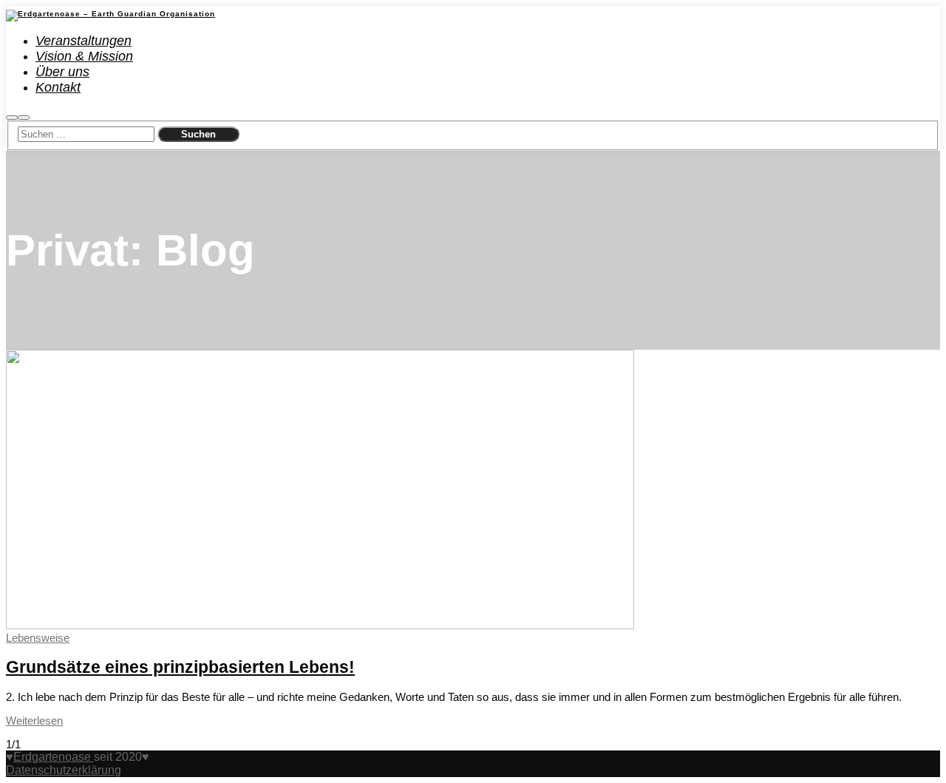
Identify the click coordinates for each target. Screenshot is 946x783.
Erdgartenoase (53, 756)
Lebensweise (37, 637)
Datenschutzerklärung (63, 770)
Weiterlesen (34, 720)
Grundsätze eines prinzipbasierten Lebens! (180, 667)
